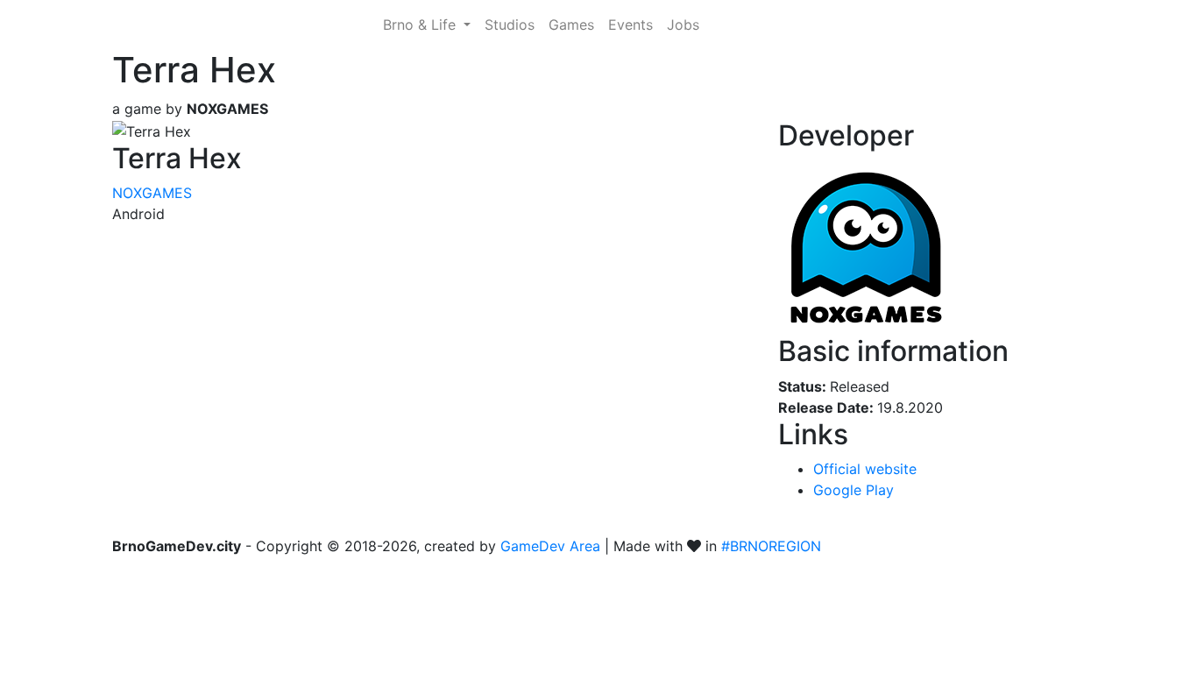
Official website (865, 469)
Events (630, 24)
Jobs (683, 24)
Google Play (853, 490)
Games (571, 24)
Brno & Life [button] (421, 24)
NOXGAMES (152, 193)
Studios (510, 24)
